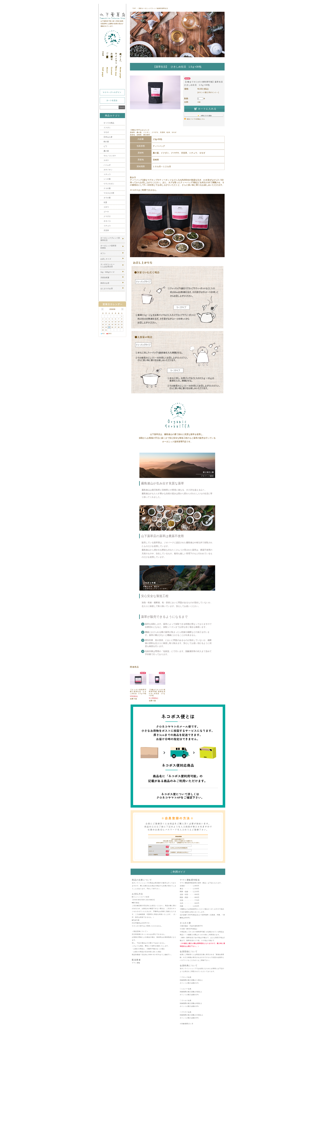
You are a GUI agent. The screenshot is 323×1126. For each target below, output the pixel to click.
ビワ (105, 146)
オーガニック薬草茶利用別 (108, 247)
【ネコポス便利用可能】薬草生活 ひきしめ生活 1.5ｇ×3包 (138, 691)
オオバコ (107, 221)
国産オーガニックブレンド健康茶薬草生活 (153, 8)
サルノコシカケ (110, 156)
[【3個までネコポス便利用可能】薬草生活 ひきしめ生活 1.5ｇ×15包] (157, 683)
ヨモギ (106, 132)
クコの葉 (107, 188)
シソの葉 (107, 179)
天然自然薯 (104, 277)
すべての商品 (109, 123)
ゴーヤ (106, 212)
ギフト (103, 253)
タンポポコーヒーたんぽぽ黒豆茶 (107, 265)
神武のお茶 (104, 283)
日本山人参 (108, 137)
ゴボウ (106, 207)
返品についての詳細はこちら (196, 119)
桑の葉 (106, 151)
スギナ (106, 160)
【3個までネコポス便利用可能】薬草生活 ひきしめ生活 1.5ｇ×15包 (158, 692)
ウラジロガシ (109, 184)
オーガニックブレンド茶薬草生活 (110, 239)
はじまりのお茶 (106, 288)
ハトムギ (107, 165)
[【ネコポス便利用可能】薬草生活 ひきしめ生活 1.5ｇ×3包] (138, 683)
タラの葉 (107, 198)
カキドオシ (108, 170)
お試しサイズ (105, 259)
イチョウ (107, 226)
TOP (134, 8)
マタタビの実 (109, 193)
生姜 (105, 202)
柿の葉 (106, 142)
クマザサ (107, 216)
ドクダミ (107, 128)
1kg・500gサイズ (107, 272)
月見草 (106, 230)
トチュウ (107, 174)
